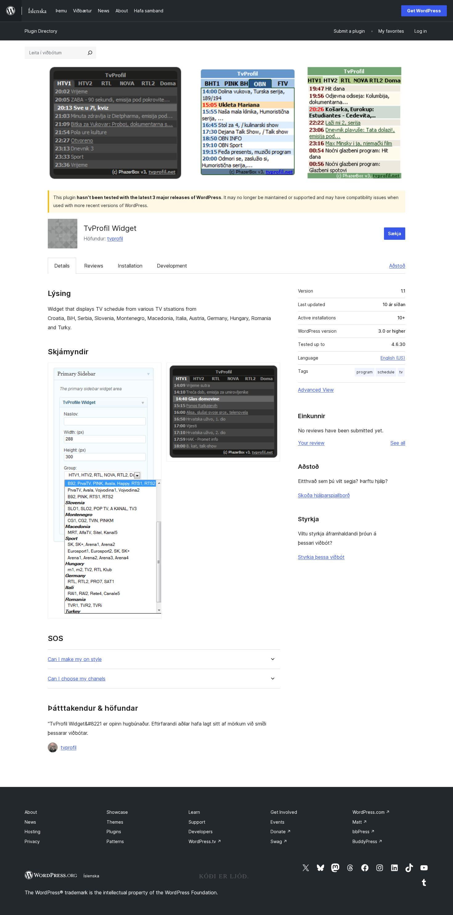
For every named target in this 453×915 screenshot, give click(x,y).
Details (62, 266)
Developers (201, 831)
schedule (385, 372)
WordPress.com (371, 812)
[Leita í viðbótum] (90, 53)
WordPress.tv (205, 841)
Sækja (394, 233)
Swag (279, 841)
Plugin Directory (41, 31)
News (30, 822)
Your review (311, 443)
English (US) (393, 357)
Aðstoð (397, 266)
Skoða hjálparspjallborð (324, 495)
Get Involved (284, 812)
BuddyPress (367, 841)
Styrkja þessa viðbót (321, 557)
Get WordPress (424, 10)
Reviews (93, 266)
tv (401, 372)
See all (397, 443)
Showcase (117, 812)
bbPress (364, 831)
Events (277, 822)
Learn (194, 812)
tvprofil (115, 238)
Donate (281, 831)
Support (197, 822)
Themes (115, 822)
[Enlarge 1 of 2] (153, 371)
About (31, 812)
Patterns (115, 841)
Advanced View (316, 390)
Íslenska (91, 875)
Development (172, 266)
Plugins (114, 831)
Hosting (32, 831)
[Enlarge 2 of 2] (272, 371)
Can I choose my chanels (76, 679)
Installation (130, 266)
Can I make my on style (75, 659)
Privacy (32, 841)
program (365, 372)
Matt (360, 822)
